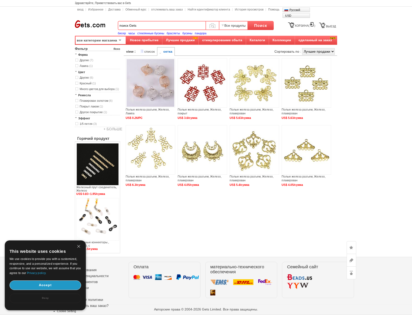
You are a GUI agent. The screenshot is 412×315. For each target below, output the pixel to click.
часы (131, 33)
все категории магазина (97, 40)
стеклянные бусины (150, 33)
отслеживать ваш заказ (167, 9)
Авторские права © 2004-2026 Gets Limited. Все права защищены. (206, 309)
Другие (86, 60)
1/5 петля (88, 124)
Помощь (273, 9)
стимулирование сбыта (222, 40)
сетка (167, 51)
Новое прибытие (144, 40)
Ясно (116, 48)
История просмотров (249, 9)
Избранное (95, 9)
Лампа (86, 66)
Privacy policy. (36, 273)
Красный (88, 83)
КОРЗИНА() (305, 25)
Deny (45, 298)
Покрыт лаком (91, 106)
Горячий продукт (93, 139)
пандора (200, 33)
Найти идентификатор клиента (209, 9)
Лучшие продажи (180, 40)
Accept (45, 285)
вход (80, 9)
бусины (187, 33)
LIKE (351, 247)
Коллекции (282, 40)
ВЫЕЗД (331, 26)
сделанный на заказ (315, 40)
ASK (351, 260)
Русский (294, 10)
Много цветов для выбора (99, 89)
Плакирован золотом (96, 100)
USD (288, 15)
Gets (90, 24)
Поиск (260, 26)
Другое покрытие (93, 112)
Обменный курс (135, 9)
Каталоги (257, 40)
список (149, 51)
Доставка (114, 9)
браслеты (173, 33)
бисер (122, 33)
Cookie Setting (66, 311)
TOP (351, 273)
